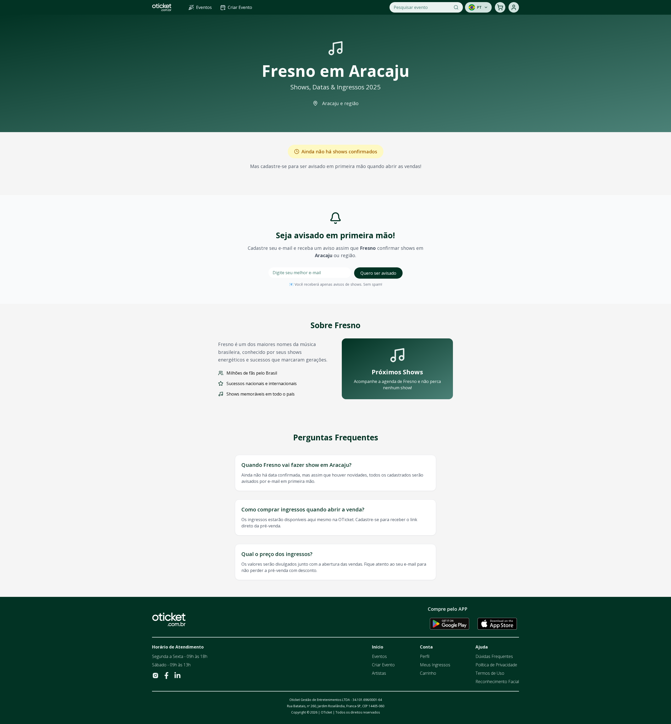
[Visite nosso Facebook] (166, 675)
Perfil (424, 656)
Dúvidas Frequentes (494, 656)
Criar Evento (383, 665)
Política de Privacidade (496, 665)
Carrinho (428, 673)
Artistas (379, 673)
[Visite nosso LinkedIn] (177, 675)
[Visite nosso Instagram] (155, 675)
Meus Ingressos (435, 665)
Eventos (379, 656)
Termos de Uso (489, 673)
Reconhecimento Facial (497, 681)
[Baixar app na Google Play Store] (449, 623)
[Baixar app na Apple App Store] (497, 623)
